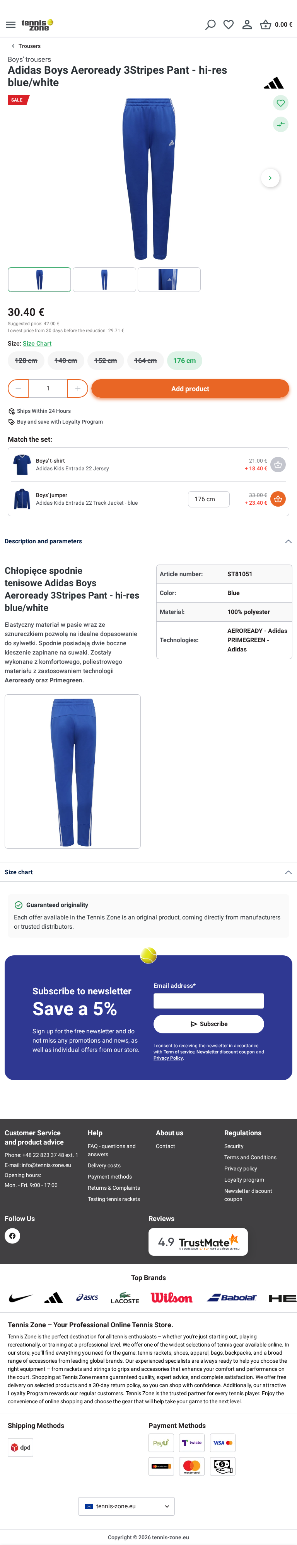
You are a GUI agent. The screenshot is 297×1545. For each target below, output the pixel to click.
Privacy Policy (168, 1058)
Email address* (175, 985)
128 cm (29, 362)
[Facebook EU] (12, 1236)
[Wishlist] (228, 24)
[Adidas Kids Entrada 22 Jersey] (22, 464)
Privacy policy (240, 1168)
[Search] (210, 25)
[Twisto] (192, 1442)
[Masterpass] (161, 1466)
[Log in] (247, 25)
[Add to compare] (280, 124)
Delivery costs (104, 1165)
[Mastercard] (192, 1466)
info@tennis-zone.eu (46, 1165)
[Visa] (223, 1442)
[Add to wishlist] (280, 102)
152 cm (109, 362)
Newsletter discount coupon (225, 1052)
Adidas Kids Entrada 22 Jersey (72, 468)
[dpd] (20, 1447)
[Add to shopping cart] (278, 499)
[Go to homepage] (37, 25)
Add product (190, 389)
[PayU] (161, 1442)
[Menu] (11, 25)
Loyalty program (244, 1180)
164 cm (149, 362)
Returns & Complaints (114, 1188)
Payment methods (110, 1177)
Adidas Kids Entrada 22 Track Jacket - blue (87, 503)
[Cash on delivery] (223, 1466)
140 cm (69, 362)
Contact (165, 1146)
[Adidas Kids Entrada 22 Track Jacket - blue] (22, 498)
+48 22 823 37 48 (43, 1155)
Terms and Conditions (250, 1157)
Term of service (179, 1052)
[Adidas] (273, 82)
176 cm (184, 360)
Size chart (18, 872)
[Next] (270, 178)
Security (234, 1146)
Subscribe (214, 1024)
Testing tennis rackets (114, 1199)
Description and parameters (43, 541)
